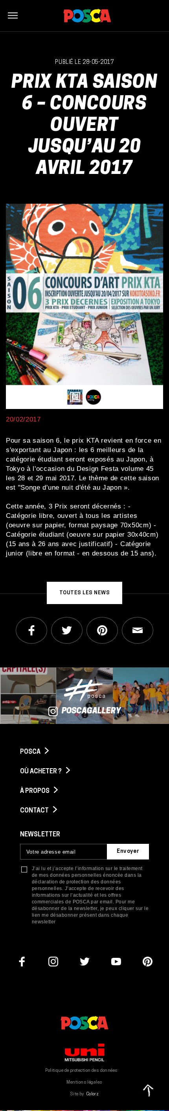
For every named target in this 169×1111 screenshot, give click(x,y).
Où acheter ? (41, 772)
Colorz (92, 1094)
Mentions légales (84, 1082)
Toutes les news (84, 592)
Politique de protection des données (81, 1071)
